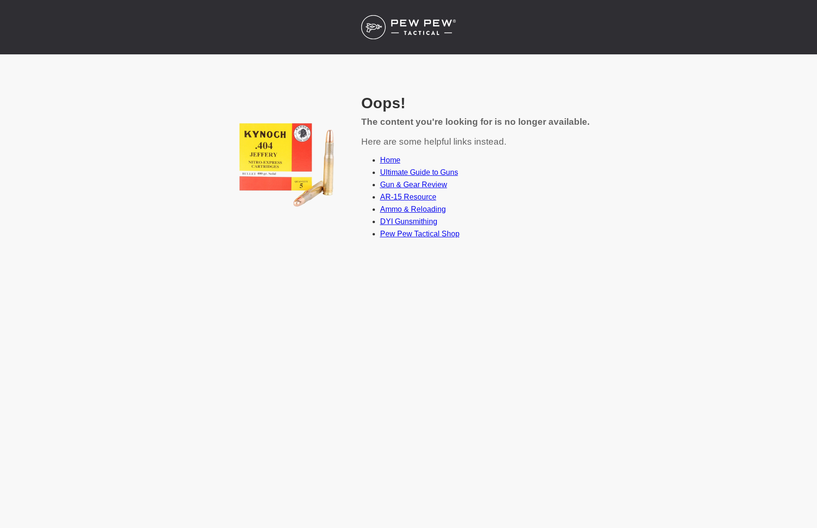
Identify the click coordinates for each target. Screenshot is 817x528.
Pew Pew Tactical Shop (420, 234)
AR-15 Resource (408, 197)
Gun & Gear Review (413, 185)
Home (390, 160)
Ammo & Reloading (413, 209)
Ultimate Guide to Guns (419, 172)
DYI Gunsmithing (408, 221)
